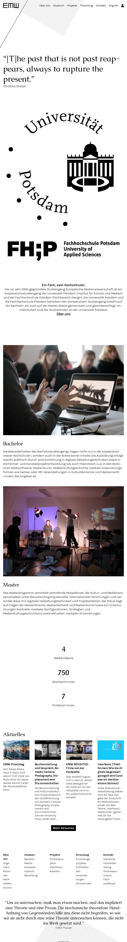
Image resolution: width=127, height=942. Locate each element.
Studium (58, 5)
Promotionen (83, 883)
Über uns (44, 5)
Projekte (72, 5)
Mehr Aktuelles (63, 828)
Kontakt (101, 5)
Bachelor (13, 443)
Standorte (109, 859)
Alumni (7, 887)
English (113, 5)
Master (11, 585)
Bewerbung (31, 875)
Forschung (86, 5)
